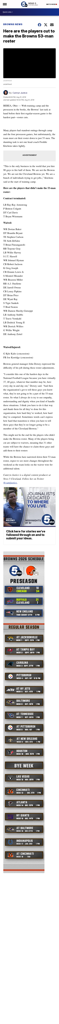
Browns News (13, 24)
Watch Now (51, 4)
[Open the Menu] (4, 4)
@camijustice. (10, 482)
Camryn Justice (20, 92)
